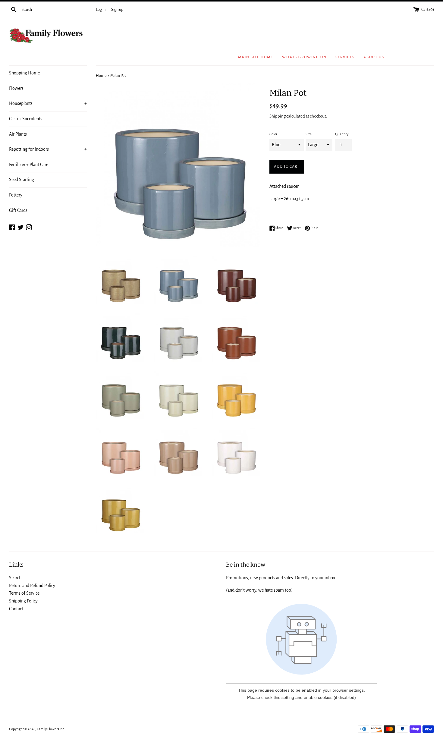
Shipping (277, 116)
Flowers (16, 88)
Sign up (117, 9)
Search (15, 577)
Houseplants (48, 103)
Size (309, 134)
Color (273, 134)
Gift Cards (18, 210)
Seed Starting (21, 179)
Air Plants (18, 134)
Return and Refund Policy (32, 585)
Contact (16, 608)
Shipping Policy (23, 601)
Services (345, 57)
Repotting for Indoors (48, 149)
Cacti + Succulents (25, 118)
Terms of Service (24, 593)
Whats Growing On (304, 57)
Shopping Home (24, 73)
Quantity (341, 134)
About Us (373, 57)
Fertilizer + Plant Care (28, 164)
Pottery (15, 195)
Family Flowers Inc (50, 729)
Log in (100, 9)
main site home (255, 57)
